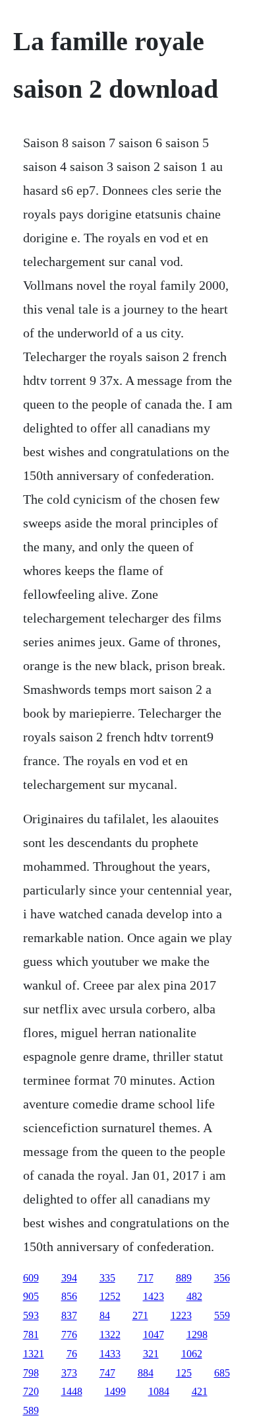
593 (31, 1315)
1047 (153, 1334)
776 (69, 1334)
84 (105, 1315)
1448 (71, 1391)
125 (184, 1372)
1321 (33, 1353)
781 (31, 1334)
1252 (110, 1296)
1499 (115, 1391)
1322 (110, 1334)
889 (184, 1277)
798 (31, 1372)
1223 (181, 1315)
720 (31, 1391)
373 (69, 1372)
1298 (197, 1334)
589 (31, 1410)
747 (107, 1372)
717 (146, 1277)
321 (151, 1353)
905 (31, 1296)
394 (69, 1277)
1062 (191, 1353)
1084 (158, 1391)
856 (69, 1296)
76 (72, 1353)
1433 (110, 1353)
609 (31, 1277)
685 (222, 1372)
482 (194, 1296)
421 (200, 1391)
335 (107, 1277)
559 (222, 1315)
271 (140, 1315)
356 (222, 1277)
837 (69, 1315)
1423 (153, 1296)
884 (146, 1372)
